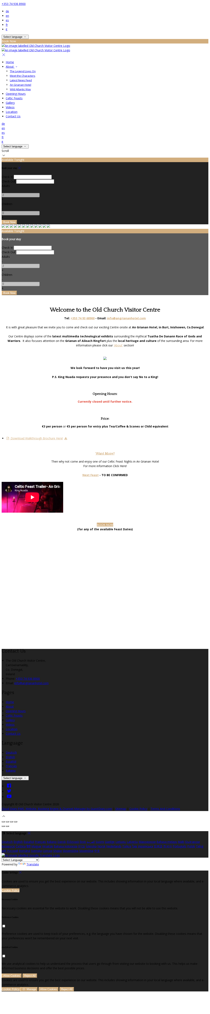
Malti (181, 842)
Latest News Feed (21, 80)
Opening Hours (16, 94)
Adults (6, 186)
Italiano (11, 770)
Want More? (105, 453)
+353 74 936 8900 (14, 4)
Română (24, 851)
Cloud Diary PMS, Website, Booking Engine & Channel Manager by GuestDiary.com (57, 809)
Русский (12, 851)
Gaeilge (110, 842)
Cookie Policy (138, 809)
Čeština (21, 846)
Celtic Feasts (14, 98)
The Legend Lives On (23, 71)
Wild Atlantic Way (20, 89)
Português (179, 846)
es (7, 20)
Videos (10, 107)
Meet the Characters (22, 76)
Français (11, 766)
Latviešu (132, 842)
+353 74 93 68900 (83, 318)
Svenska (36, 851)
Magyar (36, 846)
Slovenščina (70, 851)
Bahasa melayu (166, 842)
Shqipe (57, 851)
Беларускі (8, 846)
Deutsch (11, 752)
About (10, 67)
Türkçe (126, 846)
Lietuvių (120, 842)
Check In (7, 177)
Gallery (10, 103)
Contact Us (13, 116)
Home (10, 62)
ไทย (134, 846)
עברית (81, 846)
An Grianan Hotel (20, 85)
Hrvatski (47, 846)
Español (11, 761)
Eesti (83, 842)
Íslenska (91, 846)
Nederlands (113, 846)
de (7, 11)
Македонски (147, 842)
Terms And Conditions (165, 809)
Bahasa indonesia (65, 846)
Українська (145, 846)
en (7, 16)
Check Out (8, 181)
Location (11, 112)
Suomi (100, 842)
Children (7, 204)
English (10, 757)
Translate (32, 864)
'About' (118, 345)
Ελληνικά (73, 842)
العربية (91, 842)
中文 (97, 851)
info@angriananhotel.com (31, 683)
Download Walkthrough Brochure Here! (36, 438)
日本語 (158, 846)
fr (7, 25)
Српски (47, 851)
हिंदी (28, 846)
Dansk (61, 842)
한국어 (167, 846)
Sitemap (120, 809)
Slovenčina (86, 851)
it (6, 29)
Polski (191, 846)
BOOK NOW (105, 525)
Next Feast (90, 475)
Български (192, 842)
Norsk (101, 846)
